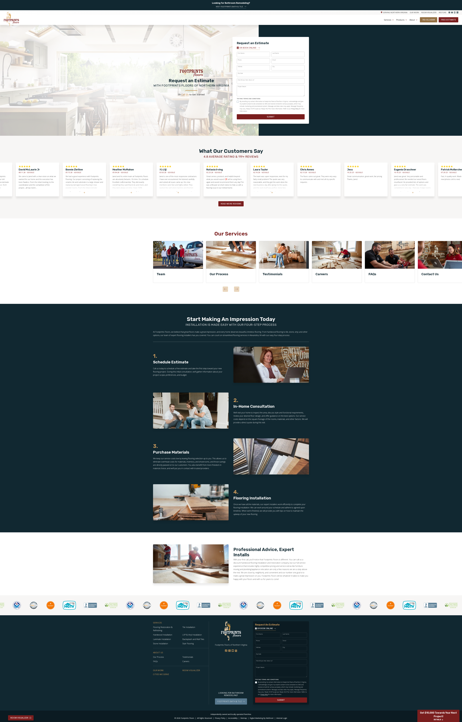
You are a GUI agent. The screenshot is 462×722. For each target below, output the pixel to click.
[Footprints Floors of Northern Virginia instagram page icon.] (452, 12)
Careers (322, 274)
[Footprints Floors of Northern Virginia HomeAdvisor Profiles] (8, 605)
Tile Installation (188, 627)
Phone (239, 60)
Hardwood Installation (162, 634)
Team (161, 274)
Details (437, 720)
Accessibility (233, 718)
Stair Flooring (188, 643)
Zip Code (240, 73)
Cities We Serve (161, 674)
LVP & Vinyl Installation (192, 634)
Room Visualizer (428, 12)
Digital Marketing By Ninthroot (262, 718)
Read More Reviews (231, 203)
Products (400, 20)
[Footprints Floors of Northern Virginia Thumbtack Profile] (24, 605)
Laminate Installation (162, 639)
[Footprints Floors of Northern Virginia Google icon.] (457, 12)
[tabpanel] (178, 262)
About (412, 20)
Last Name (275, 53)
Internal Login (281, 718)
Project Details (242, 86)
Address (240, 66)
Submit (271, 116)
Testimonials (272, 274)
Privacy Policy (295, 109)
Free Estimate (448, 19)
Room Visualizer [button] (19, 717)
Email (274, 60)
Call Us (185, 94)
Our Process (219, 274)
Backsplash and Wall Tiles (193, 639)
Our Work (414, 12)
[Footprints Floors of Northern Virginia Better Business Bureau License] (64, 605)
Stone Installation (160, 643)
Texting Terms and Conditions (248, 99)
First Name (241, 53)
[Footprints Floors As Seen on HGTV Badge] (43, 605)
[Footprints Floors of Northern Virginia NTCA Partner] (104, 605)
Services (387, 20)
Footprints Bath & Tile (229, 701)
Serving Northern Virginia (395, 12)
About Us (158, 652)
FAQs (372, 274)
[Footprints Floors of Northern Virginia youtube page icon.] (454, 12)
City (273, 66)
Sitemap (243, 718)
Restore (442, 12)
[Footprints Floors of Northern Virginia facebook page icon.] (449, 12)
